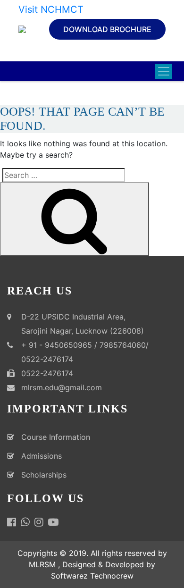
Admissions (41, 456)
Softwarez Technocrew (92, 575)
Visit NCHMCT (51, 9)
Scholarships (44, 474)
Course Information (55, 437)
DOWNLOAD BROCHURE (107, 29)
